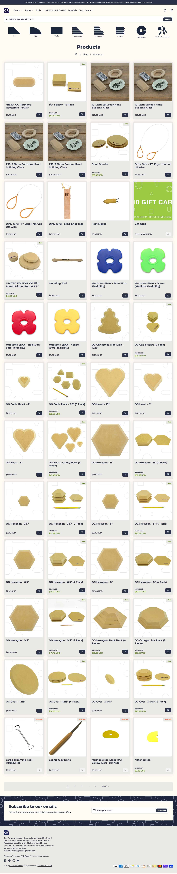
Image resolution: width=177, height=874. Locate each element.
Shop (85, 54)
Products (97, 54)
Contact (89, 10)
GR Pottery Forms (16, 865)
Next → (105, 786)
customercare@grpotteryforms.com (20, 851)
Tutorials (72, 10)
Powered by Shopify (44, 865)
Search (167, 19)
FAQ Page (25, 856)
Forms (18, 10)
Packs (29, 10)
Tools (39, 10)
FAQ (81, 10)
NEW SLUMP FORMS (56, 10)
